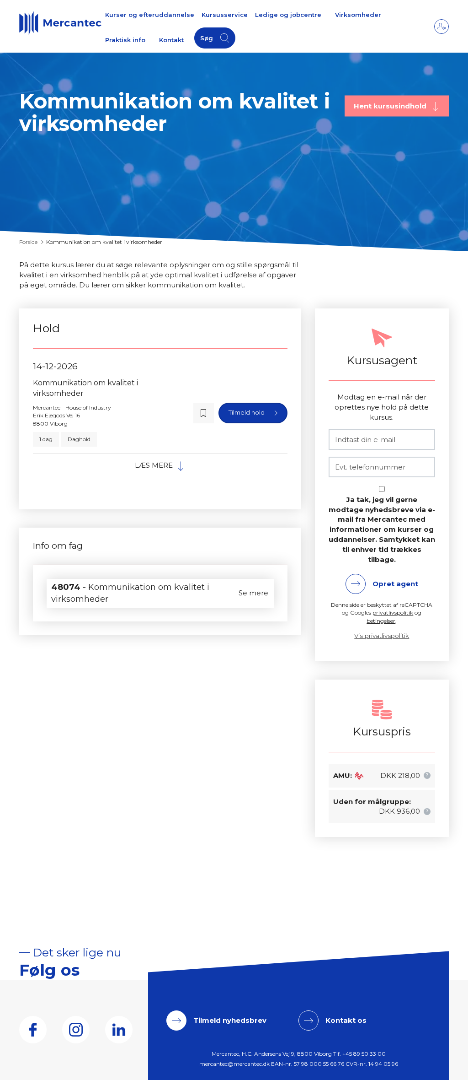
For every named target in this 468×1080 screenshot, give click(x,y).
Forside (28, 241)
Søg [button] (206, 38)
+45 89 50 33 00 (364, 1053)
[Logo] (60, 23)
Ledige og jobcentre (288, 14)
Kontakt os (346, 1020)
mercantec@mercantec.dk (234, 1063)
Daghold (79, 439)
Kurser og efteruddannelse (149, 14)
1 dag (46, 439)
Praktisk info (125, 39)
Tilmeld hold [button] (247, 412)
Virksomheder (358, 14)
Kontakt (171, 39)
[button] (203, 413)
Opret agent (395, 583)
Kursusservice (225, 14)
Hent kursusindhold (391, 105)
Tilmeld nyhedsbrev (229, 1020)
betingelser (381, 620)
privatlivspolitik (392, 612)
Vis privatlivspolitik (381, 635)
